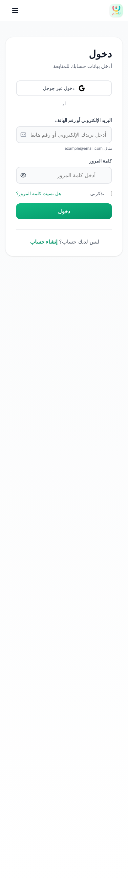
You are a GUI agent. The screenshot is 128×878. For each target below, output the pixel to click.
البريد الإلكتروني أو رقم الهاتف (83, 120)
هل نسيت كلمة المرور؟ (38, 193)
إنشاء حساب (43, 241)
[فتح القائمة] (15, 10)
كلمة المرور (100, 160)
